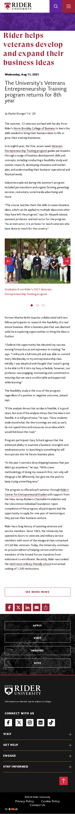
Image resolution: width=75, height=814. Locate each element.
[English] (16, 809)
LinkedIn (40, 722)
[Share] (45, 607)
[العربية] (6, 809)
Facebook (8, 722)
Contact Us (37, 805)
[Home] (18, 6)
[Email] (36, 607)
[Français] (9, 809)
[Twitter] (18, 607)
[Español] (13, 809)
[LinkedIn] (27, 607)
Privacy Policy (24, 801)
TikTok (51, 722)
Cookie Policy (50, 801)
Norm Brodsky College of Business (34, 128)
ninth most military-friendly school (30, 564)
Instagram (29, 722)
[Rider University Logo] (23, 690)
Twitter (19, 722)
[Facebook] (9, 607)
